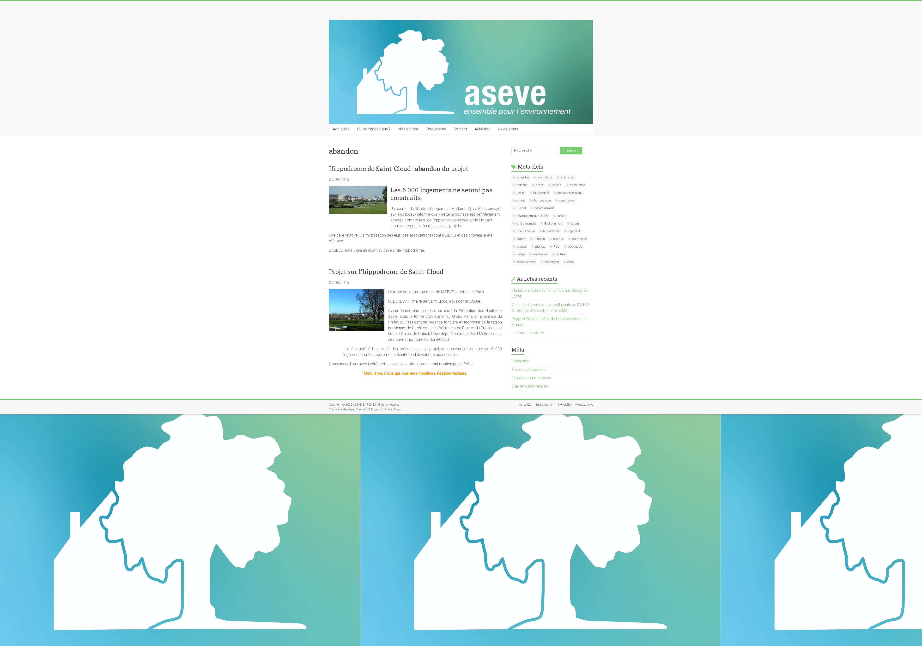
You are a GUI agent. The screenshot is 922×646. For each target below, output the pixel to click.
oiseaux (558, 239)
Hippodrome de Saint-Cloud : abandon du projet (398, 169)
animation (567, 177)
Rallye (520, 254)
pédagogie (575, 246)
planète (540, 246)
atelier (520, 193)
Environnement (544, 404)
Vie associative (584, 404)
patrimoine (579, 239)
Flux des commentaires (531, 378)
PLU (556, 246)
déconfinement (544, 208)
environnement (526, 223)
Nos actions (408, 129)
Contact (460, 129)
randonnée (540, 254)
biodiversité (541, 193)
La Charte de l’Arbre (527, 333)
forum (575, 223)
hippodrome (551, 231)
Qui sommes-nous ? (374, 129)
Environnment (553, 223)
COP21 (521, 208)
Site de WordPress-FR (530, 386)
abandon (522, 177)
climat (520, 200)
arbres (556, 185)
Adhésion (482, 129)
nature (520, 239)
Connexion (520, 361)
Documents (436, 129)
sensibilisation (526, 262)
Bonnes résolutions (569, 193)
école (570, 262)
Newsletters (508, 129)
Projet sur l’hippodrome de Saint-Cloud (386, 272)
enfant (561, 216)
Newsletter (564, 404)
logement (574, 231)
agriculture (544, 177)
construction (567, 200)
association (577, 185)
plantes (521, 246)
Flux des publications (528, 369)
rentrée (560, 254)
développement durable (532, 216)
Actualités (341, 129)
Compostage (542, 200)
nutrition (539, 239)
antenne (521, 185)
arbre (539, 185)
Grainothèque (525, 231)
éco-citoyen (552, 262)
